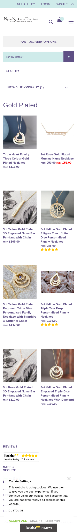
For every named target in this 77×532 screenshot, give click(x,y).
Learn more (53, 520)
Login (45, 4)
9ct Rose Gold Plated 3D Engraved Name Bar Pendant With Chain (19, 391)
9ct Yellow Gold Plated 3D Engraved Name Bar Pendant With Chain (19, 233)
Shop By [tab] (12, 71)
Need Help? (26, 4)
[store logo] (21, 19)
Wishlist (63, 4)
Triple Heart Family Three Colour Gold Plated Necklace (16, 158)
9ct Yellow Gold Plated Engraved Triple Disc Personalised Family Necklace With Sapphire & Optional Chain (19, 312)
